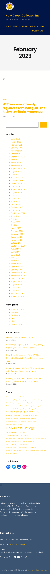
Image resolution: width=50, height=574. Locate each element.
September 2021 (18, 246)
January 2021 (16, 270)
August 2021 (16, 249)
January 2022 (17, 234)
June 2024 (15, 175)
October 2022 (17, 210)
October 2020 (17, 278)
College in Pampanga (35, 409)
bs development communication (32, 403)
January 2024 (17, 180)
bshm (43, 403)
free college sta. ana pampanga (28, 418)
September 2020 (18, 281)
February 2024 (17, 177)
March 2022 (16, 228)
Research (31, 441)
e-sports (31, 415)
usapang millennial (30, 450)
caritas (45, 406)
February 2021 (17, 267)
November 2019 (17, 296)
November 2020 (18, 276)
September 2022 (18, 213)
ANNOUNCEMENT (18, 309)
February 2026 (17, 145)
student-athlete (32, 447)
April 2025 (15, 160)
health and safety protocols (14, 424)
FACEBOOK (15, 315)
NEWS (5, 99)
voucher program (41, 450)
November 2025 (18, 151)
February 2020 (17, 293)
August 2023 (16, 192)
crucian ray (9, 415)
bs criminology (38, 400)
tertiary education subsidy (13, 450)
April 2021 (15, 261)
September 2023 (18, 189)
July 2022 (15, 219)
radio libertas (23, 441)
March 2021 (16, 264)
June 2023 (15, 198)
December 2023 (18, 183)
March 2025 (16, 163)
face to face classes (12, 418)
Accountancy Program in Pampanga (16, 400)
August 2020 (16, 285)
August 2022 (16, 216)
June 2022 (15, 222)
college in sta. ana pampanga (20, 411)
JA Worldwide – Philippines (15, 432)
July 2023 (15, 195)
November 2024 (18, 166)
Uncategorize (16, 324)
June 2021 (15, 255)
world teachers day (11, 453)
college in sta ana (40, 412)
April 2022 (15, 225)
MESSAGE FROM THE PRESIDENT (20, 337)
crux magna (25, 415)
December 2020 (18, 273)
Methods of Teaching (31, 438)
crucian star (17, 415)
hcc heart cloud (32, 421)
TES (23, 450)
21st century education (12, 397)
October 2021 (16, 243)
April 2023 (15, 201)
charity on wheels (11, 409)
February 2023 (17, 204)
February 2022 (17, 231)
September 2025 (18, 157)
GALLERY (15, 318)
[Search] (43, 125)
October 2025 (17, 154)
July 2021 (15, 252)
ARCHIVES (15, 312)
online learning (42, 438)
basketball (30, 400)
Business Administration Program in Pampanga (19, 406)
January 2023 (17, 207)
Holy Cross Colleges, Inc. (23, 15)
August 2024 (16, 172)
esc (36, 415)
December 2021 (17, 237)
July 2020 (15, 287)
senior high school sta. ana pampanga (16, 447)
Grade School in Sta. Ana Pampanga (16, 421)
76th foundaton (24, 397)
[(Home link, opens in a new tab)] (10, 6)
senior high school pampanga (16, 444)
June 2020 (15, 290)
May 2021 (15, 258)
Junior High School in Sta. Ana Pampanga (18, 435)
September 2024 (18, 168)
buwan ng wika (37, 406)
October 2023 (17, 186)
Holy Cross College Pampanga (37, 570)
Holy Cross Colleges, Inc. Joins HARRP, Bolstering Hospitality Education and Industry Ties (25, 358)
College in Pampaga (22, 409)
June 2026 (15, 139)
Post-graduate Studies (12, 441)
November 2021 (17, 240)
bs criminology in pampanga (14, 403)
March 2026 (16, 142)
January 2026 (17, 148)
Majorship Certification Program (15, 438)
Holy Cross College (20, 428)
